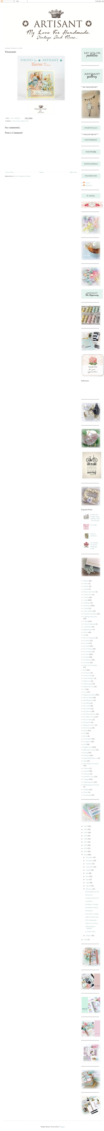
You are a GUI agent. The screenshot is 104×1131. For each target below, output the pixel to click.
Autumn (86, 586)
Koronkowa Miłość (91, 907)
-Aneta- (87, 183)
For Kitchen (87, 660)
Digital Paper (87, 629)
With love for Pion (91, 923)
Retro (85, 736)
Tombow (86, 768)
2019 (86, 836)
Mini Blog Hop (88, 700)
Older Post (73, 172)
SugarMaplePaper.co (90, 758)
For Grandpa (87, 651)
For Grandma (87, 649)
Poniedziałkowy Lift (92, 892)
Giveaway (86, 673)
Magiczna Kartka (89, 695)
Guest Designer (88, 678)
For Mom (86, 662)
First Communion (89, 638)
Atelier (85, 583)
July (87, 873)
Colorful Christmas (90, 614)
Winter (85, 792)
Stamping (86, 755)
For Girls (86, 646)
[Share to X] (28, 118)
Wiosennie (89, 895)
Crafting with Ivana (90, 616)
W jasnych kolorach (92, 898)
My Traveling (87, 719)
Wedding (86, 789)
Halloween (87, 681)
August (88, 870)
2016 (86, 845)
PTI (84, 733)
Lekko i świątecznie (92, 917)
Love (85, 692)
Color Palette (88, 611)
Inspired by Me (88, 686)
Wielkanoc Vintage (91, 904)
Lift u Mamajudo (91, 920)
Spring (85, 753)
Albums (85, 581)
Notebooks (87, 722)
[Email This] (25, 118)
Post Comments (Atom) (22, 176)
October (89, 864)
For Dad (86, 643)
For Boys (86, 640)
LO (84, 689)
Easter (18, 121)
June (87, 876)
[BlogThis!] (27, 118)
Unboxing (86, 774)
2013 (86, 855)
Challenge (86, 603)
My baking (86, 703)
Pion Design (87, 728)
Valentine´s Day (88, 776)
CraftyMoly (87, 627)
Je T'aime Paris (90, 931)
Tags (84, 761)
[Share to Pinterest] (31, 118)
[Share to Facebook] (30, 118)
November (89, 860)
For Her (86, 654)
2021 (86, 829)
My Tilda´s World (89, 717)
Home (41, 172)
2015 (86, 848)
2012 (86, 939)
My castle (86, 706)
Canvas (85, 597)
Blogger (62, 1127)
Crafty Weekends (89, 624)
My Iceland (87, 708)
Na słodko (93, 525)
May (87, 879)
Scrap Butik (87, 739)
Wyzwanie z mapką (91, 914)
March (88, 886)
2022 (86, 826)
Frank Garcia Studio (90, 665)
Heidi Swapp (87, 684)
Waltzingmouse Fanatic (91, 785)
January (88, 935)
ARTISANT (88, 185)
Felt (84, 635)
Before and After (89, 592)
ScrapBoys (87, 742)
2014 (86, 851)
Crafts (85, 621)
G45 (84, 670)
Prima (85, 730)
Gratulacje (89, 901)
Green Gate (87, 675)
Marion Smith (88, 697)
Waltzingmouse (88, 782)
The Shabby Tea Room (90, 764)
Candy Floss (87, 594)
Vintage (86, 779)
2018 (86, 839)
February (89, 889)
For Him (86, 657)
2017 (86, 842)
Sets (84, 744)
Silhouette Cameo (89, 750)
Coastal (86, 608)
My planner (87, 711)
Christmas (86, 605)
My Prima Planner (89, 714)
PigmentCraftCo (89, 725)
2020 (86, 832)
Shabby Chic (24, 121)
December (89, 857)
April (88, 883)
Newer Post (9, 172)
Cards (13, 121)
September (90, 867)
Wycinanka (87, 795)
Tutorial (86, 771)
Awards (85, 589)
